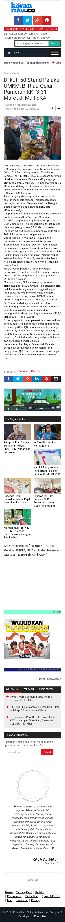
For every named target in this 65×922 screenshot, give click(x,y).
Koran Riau (40, 916)
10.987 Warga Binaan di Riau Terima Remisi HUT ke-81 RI (31, 698)
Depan (15, 52)
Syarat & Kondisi (51, 896)
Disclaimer (22, 900)
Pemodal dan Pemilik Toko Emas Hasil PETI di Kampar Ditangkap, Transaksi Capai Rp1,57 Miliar (32, 720)
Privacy (35, 900)
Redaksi (39, 892)
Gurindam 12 (50, 863)
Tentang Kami (24, 892)
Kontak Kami (14, 896)
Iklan (9, 900)
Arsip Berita (46, 689)
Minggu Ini (12, 689)
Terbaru (29, 689)
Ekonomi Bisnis (12, 73)
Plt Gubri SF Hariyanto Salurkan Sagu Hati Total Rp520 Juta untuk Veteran (34, 708)
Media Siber (31, 896)
